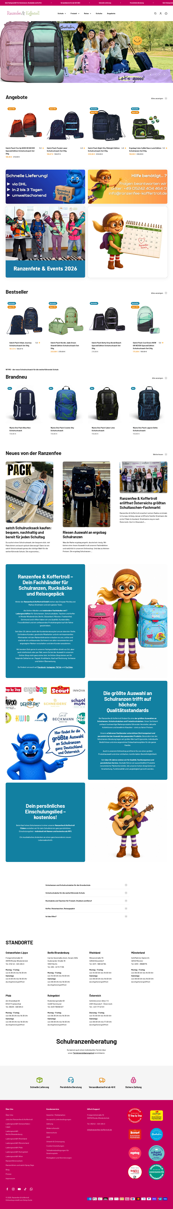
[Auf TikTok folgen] (25, 1189)
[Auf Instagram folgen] (13, 1189)
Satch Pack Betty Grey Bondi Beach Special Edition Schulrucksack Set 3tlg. (106, 345)
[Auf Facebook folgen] (7, 1189)
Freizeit (74, 13)
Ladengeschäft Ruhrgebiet (17, 1152)
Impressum (10, 1178)
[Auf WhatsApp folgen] (31, 1189)
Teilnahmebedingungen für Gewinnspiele (57, 1151)
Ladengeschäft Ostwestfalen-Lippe (18, 1125)
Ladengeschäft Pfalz (14, 1147)
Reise (86, 13)
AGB (48, 1137)
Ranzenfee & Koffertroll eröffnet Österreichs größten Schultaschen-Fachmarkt (143, 503)
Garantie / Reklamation (55, 1115)
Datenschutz (51, 1132)
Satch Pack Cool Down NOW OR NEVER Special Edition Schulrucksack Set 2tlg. (144, 345)
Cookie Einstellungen (55, 1146)
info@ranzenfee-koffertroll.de (99, 1129)
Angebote (111, 13)
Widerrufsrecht (52, 1128)
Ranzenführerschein (14, 1161)
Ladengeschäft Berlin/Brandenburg (14, 1132)
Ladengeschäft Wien (14, 1156)
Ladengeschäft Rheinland (16, 1139)
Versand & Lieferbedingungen (58, 1119)
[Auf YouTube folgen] (19, 1189)
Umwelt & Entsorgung (55, 1141)
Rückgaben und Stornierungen (59, 1158)
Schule (61, 13)
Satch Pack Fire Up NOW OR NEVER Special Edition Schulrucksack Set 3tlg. (20, 151)
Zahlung (49, 1124)
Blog (7, 1169)
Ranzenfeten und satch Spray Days (20, 1165)
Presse (8, 1174)
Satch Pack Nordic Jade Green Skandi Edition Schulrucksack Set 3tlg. (65, 345)
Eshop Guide (27, 1200)
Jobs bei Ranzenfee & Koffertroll (19, 1119)
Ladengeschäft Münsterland (17, 1143)
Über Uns (9, 1115)
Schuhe (99, 13)
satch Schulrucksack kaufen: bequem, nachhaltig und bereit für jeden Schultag (29, 532)
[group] (86, 52)
